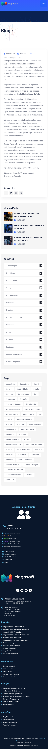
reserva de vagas (31, 465)
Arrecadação (11, 266)
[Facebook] (21, 590)
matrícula (20, 424)
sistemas (29, 475)
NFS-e (8, 332)
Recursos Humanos (14, 354)
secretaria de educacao (14, 470)
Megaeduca (10, 434)
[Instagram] (17, 590)
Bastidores (10, 273)
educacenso (10, 399)
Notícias (9, 339)
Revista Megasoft (13, 362)
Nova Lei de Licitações (34, 444)
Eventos (9, 310)
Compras (9, 389)
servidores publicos (13, 475)
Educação (10, 302)
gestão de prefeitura (32, 409)
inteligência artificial (24, 419)
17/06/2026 (20, 232)
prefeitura (9, 454)
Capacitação (11, 280)
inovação (9, 419)
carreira (37, 384)
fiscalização (31, 404)
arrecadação (10, 384)
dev (35, 394)
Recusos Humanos (25, 460)
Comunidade (11, 288)
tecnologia (10, 480)
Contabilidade (12, 295)
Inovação (10, 325)
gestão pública (28, 414)
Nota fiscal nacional (13, 444)
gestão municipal (12, 414)
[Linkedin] (30, 590)
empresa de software (13, 404)
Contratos (9, 394)
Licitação (9, 424)
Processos (35, 454)
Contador (35, 389)
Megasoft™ (21, 745)
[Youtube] (26, 590)
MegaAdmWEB (11, 429)
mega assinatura (27, 429)
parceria (9, 449)
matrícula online (35, 424)
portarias (38, 449)
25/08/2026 (20, 220)
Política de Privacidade (26, 741)
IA (40, 414)
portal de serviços (23, 449)
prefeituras (22, 454)
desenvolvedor (23, 394)
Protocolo (10, 347)
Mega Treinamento (12, 439)
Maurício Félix (10, 54)
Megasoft (22, 434)
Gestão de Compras (14, 317)
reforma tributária (13, 465)
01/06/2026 (20, 244)
